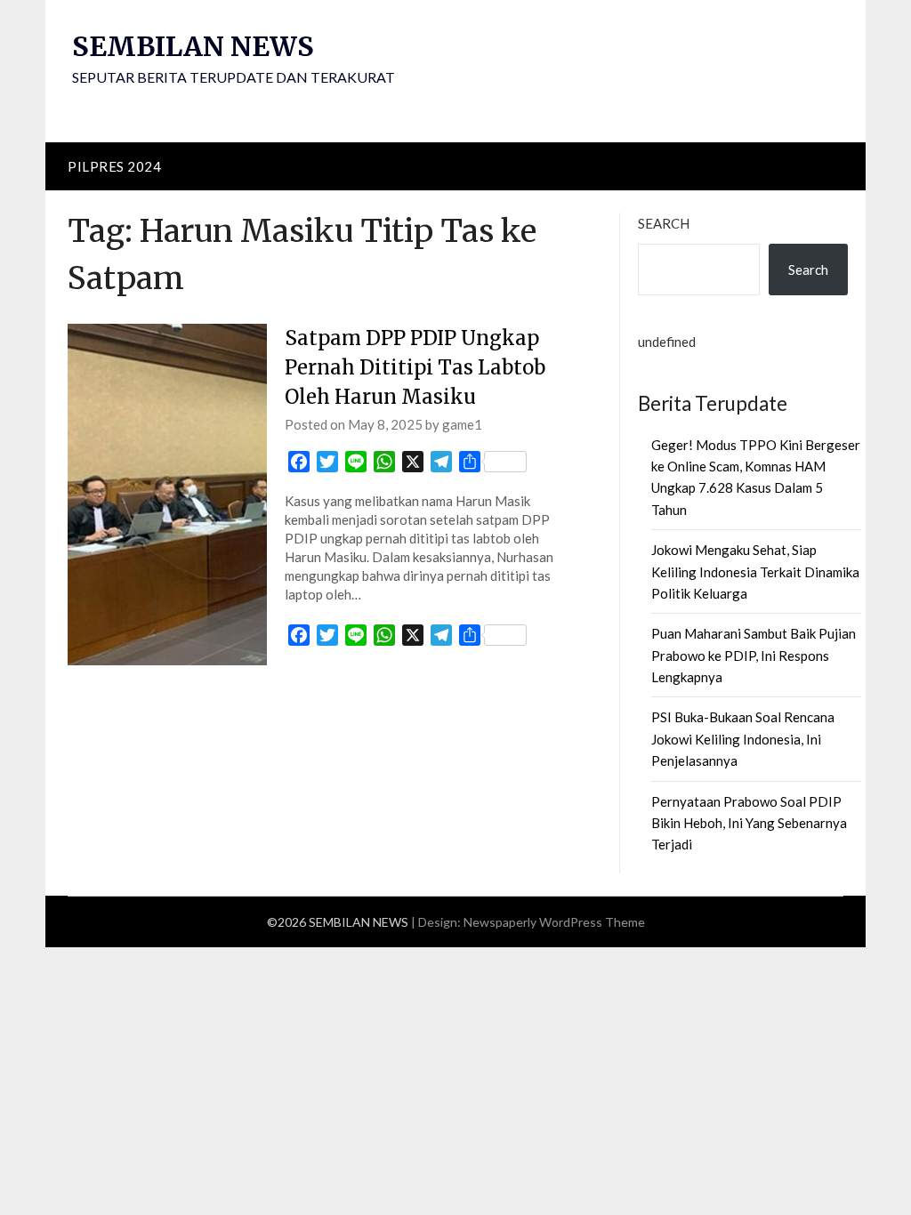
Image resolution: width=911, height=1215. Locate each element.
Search (663, 223)
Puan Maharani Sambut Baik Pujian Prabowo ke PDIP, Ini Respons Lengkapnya (753, 655)
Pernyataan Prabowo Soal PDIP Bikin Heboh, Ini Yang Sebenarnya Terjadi (749, 823)
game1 (462, 424)
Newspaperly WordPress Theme (554, 921)
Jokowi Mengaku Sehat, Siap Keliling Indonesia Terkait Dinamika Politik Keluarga (755, 571)
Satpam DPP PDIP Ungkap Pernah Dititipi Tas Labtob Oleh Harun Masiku (415, 367)
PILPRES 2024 (114, 166)
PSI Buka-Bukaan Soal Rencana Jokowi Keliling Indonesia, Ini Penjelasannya (742, 738)
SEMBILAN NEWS (193, 46)
